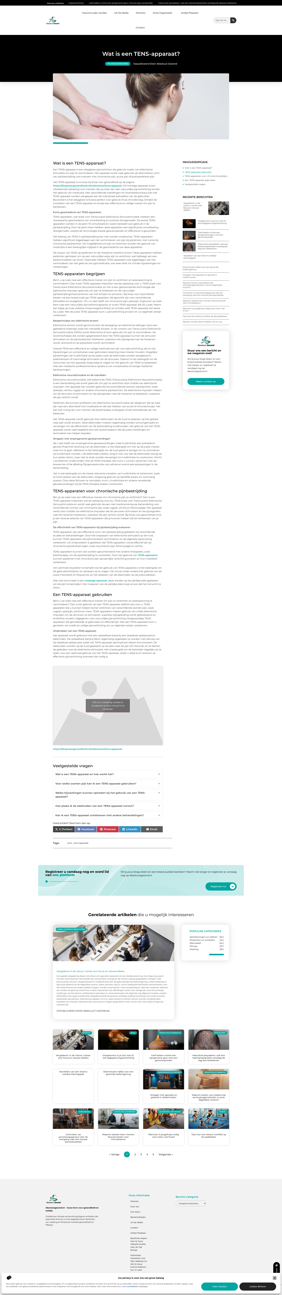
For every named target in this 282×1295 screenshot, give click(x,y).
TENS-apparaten (148, 555)
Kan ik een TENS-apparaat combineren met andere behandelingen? (107, 815)
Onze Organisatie (162, 12)
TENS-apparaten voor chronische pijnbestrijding (207, 176)
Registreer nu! (218, 886)
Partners (140, 12)
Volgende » (166, 1154)
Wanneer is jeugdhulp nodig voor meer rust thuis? (204, 309)
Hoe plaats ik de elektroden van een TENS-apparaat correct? (107, 805)
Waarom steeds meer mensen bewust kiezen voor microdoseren (204, 302)
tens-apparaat (81, 843)
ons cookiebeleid (130, 1286)
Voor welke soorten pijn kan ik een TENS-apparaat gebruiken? (107, 783)
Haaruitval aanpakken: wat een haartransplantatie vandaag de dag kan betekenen (148, 3)
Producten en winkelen (202, 940)
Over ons (134, 1206)
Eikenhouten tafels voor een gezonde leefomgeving (201, 268)
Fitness (193, 946)
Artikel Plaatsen (189, 12)
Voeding (194, 949)
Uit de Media (136, 1222)
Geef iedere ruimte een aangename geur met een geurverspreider (71, 3)
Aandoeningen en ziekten (204, 937)
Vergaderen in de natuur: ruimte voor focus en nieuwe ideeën (192, 206)
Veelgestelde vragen (195, 184)
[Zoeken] (233, 20)
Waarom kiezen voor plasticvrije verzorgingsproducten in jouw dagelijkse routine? (202, 285)
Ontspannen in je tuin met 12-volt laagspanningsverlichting (212, 222)
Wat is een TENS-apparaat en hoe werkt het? (107, 774)
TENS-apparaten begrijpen (198, 172)
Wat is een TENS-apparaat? (198, 168)
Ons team (135, 1212)
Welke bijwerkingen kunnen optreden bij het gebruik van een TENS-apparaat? (107, 794)
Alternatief (195, 943)
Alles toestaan (220, 1286)
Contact (140, 27)
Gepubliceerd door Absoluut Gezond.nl (83, 1010)
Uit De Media (121, 12)
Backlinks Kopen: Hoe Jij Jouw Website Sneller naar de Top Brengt (138, 1244)
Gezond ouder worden (94, 12)
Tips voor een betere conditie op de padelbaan (205, 316)
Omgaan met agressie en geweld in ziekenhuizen (200, 276)
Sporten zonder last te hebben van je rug (202, 321)
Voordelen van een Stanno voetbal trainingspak (216, 3)
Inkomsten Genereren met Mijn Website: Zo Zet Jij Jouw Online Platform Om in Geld (138, 1262)
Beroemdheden (138, 1217)
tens (69, 843)
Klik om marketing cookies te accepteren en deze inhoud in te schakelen (108, 705)
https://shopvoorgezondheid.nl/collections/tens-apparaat (87, 185)
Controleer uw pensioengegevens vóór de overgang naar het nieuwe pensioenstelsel (203, 294)
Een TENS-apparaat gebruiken (200, 180)
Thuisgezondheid (117, 63)
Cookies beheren (258, 1286)
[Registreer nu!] (232, 886)
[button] (274, 1278)
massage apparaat (96, 580)
